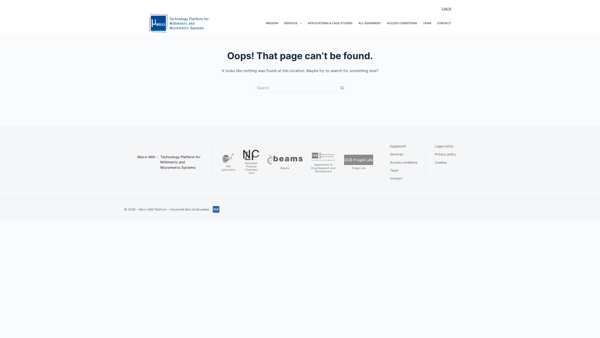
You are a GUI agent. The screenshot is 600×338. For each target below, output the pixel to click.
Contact (444, 23)
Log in (446, 8)
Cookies (441, 162)
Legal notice (444, 146)
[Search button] (342, 87)
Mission (272, 23)
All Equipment (369, 23)
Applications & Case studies (330, 23)
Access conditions (403, 162)
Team (427, 23)
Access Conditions (402, 23)
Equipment (398, 146)
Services (291, 23)
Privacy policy (445, 154)
